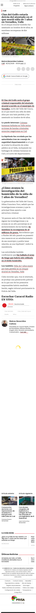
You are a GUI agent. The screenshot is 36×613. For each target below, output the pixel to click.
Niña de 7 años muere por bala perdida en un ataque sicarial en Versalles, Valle (17, 269)
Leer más (23, 332)
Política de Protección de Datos (11, 588)
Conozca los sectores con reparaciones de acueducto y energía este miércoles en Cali (8, 511)
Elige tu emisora (28, 5)
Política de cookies (28, 588)
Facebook (19, 69)
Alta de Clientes (26, 583)
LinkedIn (28, 69)
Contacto (7, 581)
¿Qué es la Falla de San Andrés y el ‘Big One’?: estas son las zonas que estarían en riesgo (14, 538)
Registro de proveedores (13, 585)
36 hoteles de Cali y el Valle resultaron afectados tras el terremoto (12, 559)
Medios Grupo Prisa (18, 603)
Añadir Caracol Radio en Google (16, 76)
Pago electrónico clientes (12, 583)
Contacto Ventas (18, 581)
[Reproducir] (4, 305)
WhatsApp (32, 69)
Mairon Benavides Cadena (12, 61)
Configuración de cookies (12, 590)
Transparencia (26, 590)
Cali (4, 11)
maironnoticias (27, 61)
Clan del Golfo (9, 311)
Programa (16, 5)
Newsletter (28, 581)
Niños (14, 314)
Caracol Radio (9, 5)
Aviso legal (26, 585)
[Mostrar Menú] (2, 5)
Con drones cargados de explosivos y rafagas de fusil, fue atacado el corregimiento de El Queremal (26, 512)
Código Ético (18, 592)
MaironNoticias (25, 61)
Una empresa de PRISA (18, 598)
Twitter (23, 69)
